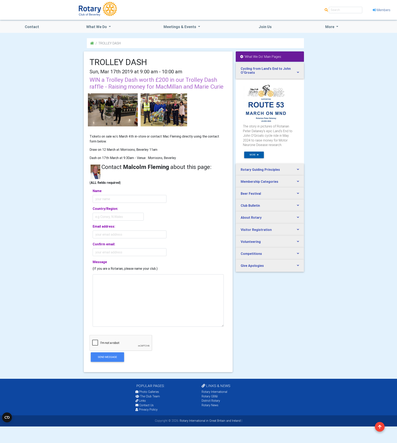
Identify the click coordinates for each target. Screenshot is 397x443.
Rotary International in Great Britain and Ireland (210, 421)
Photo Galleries (148, 392)
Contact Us (146, 405)
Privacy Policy (148, 409)
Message (100, 262)
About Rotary (251, 217)
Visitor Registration (256, 230)
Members (383, 10)
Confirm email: (104, 244)
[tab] (270, 71)
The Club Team (150, 396)
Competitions (251, 254)
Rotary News (210, 405)
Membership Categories (259, 181)
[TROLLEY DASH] (112, 110)
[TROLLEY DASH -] (164, 110)
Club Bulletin (250, 205)
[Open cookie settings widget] (7, 417)
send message (107, 357)
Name (97, 191)
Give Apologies (252, 266)
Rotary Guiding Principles (260, 169)
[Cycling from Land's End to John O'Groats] (266, 103)
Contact (32, 26)
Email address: (104, 226)
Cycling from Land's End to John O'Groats (266, 71)
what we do (97, 26)
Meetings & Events (180, 26)
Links (142, 401)
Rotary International (214, 392)
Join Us (265, 26)
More (330, 26)
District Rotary (211, 401)
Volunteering (251, 242)
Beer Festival (251, 193)
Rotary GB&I (210, 396)
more (253, 154)
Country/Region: (105, 209)
